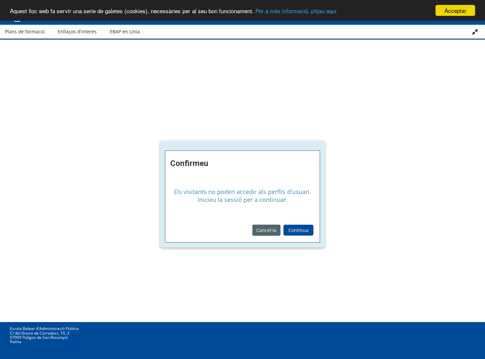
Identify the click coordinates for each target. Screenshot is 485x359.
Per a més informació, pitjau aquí (296, 11)
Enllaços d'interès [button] (77, 31)
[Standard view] (475, 32)
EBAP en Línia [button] (125, 31)
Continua (298, 230)
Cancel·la (266, 230)
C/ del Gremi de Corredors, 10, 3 (39, 333)
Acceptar (455, 10)
